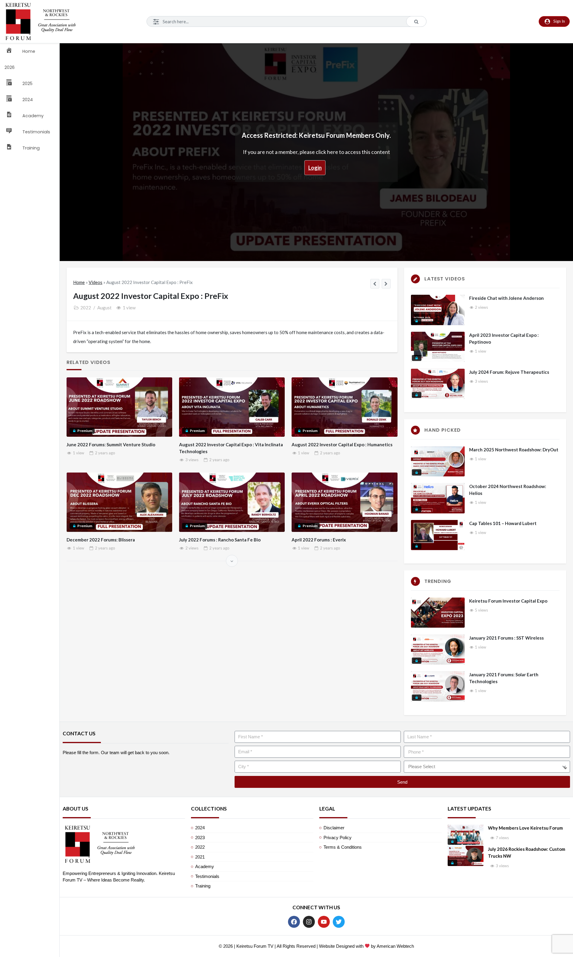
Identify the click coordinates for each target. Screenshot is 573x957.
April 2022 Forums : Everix (319, 539)
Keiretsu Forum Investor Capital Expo (508, 600)
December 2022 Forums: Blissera (101, 539)
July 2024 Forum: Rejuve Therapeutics (509, 372)
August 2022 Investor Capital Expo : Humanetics (342, 444)
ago (105, 452)
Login (315, 167)
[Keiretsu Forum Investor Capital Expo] (438, 613)
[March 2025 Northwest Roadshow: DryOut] (438, 461)
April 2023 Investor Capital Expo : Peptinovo (504, 338)
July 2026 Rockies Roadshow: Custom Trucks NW (526, 852)
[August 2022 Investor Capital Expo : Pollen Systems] (386, 283)
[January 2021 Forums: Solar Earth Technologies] (438, 686)
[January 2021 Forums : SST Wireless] (438, 650)
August (104, 307)
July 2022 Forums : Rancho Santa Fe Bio (220, 539)
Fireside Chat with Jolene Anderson (506, 298)
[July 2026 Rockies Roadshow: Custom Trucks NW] (465, 856)
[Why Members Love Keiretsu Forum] (465, 835)
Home (79, 282)
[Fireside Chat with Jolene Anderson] (438, 310)
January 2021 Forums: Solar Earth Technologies (503, 678)
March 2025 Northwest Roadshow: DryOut (513, 449)
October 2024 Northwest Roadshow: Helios (507, 490)
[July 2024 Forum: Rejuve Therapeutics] (438, 384)
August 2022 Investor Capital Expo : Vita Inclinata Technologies (231, 448)
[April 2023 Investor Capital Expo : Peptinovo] (438, 347)
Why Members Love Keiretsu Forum (525, 828)
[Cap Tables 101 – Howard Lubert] (438, 535)
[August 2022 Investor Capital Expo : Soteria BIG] (375, 283)
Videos (95, 282)
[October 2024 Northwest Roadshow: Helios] (438, 498)
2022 (85, 307)
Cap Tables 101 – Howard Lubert (503, 523)
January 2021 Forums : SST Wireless (506, 637)
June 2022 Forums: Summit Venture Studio (111, 444)
